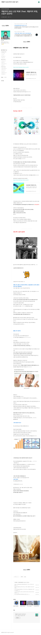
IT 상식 (3, 71)
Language (3, 51)
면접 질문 (3, 74)
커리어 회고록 (20, 582)
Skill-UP (3, 59)
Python (3, 57)
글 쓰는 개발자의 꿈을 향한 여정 (20, 615)
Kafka (3, 62)
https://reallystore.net (18, 31)
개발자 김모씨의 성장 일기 (9, 2)
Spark (3, 65)
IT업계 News (4, 72)
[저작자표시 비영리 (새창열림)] (25, 576)
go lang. (3, 56)
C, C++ (3, 53)
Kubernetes (4, 63)
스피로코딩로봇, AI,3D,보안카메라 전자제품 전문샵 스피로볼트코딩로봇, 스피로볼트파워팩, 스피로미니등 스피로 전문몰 (23, 35)
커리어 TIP (4, 69)
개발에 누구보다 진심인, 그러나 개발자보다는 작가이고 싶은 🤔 (5, 43)
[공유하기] (17, 577)
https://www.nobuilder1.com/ (19, 23)
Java (3, 54)
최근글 (2, 77)
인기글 (5, 77)
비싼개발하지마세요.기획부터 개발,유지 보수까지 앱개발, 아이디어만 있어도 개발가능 (26, 27)
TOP (39, 633)
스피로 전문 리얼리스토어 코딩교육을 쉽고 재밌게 (23, 33)
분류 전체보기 (4, 50)
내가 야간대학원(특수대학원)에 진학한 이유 (21, 594)
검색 (36, 2)
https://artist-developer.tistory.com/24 (20, 180)
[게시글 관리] (18, 577)
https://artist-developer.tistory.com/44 (20, 67)
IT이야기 (16, 582)
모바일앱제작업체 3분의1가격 (20, 25)
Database (4, 60)
